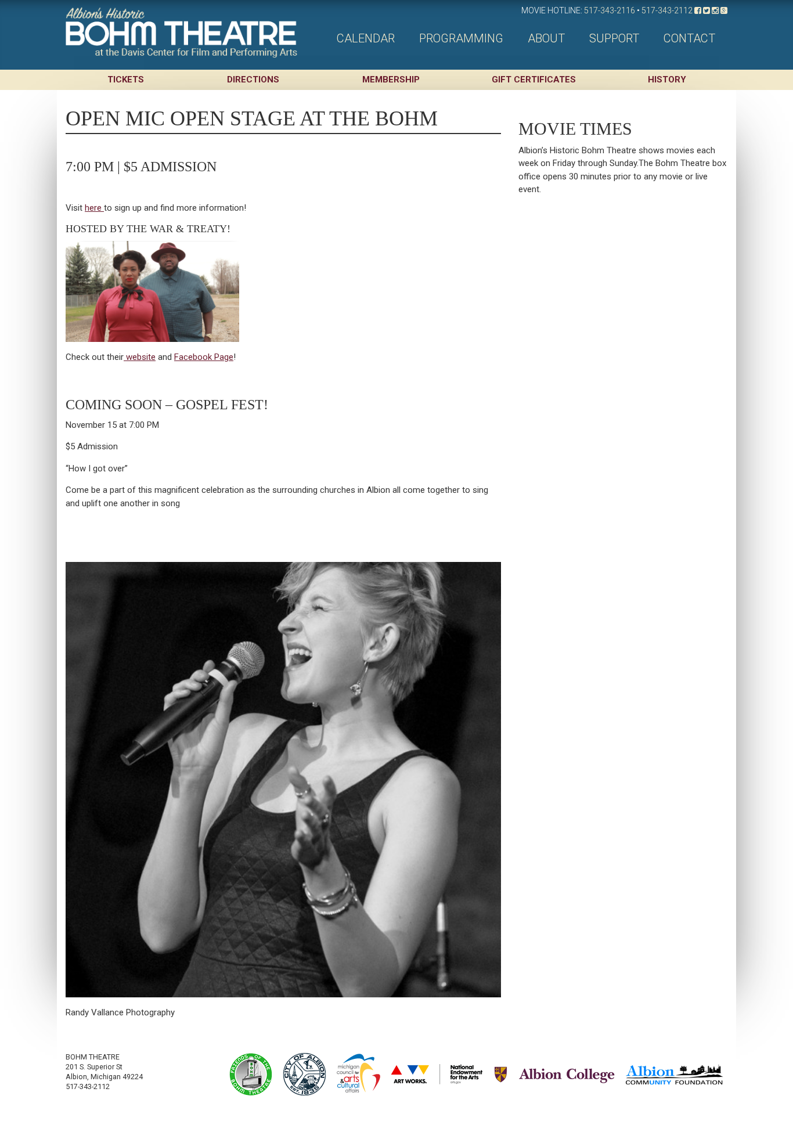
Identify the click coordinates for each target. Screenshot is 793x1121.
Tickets (125, 79)
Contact (689, 38)
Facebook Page (203, 357)
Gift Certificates (534, 79)
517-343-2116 (609, 10)
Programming (461, 38)
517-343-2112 (667, 10)
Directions (253, 79)
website (140, 357)
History (667, 79)
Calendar (366, 38)
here (94, 208)
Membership (391, 79)
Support (614, 38)
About (546, 38)
